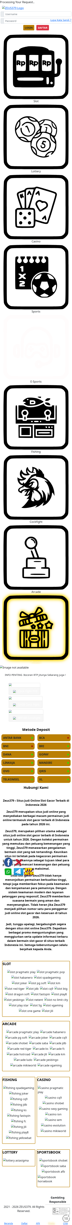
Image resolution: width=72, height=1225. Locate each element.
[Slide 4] (42, 665)
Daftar (42, 27)
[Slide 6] (54, 665)
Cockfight (36, 522)
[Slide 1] (23, 665)
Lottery (36, 171)
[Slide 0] (17, 665)
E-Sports (36, 381)
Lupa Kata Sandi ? (60, 20)
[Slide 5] (48, 665)
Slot (36, 101)
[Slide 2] (29, 665)
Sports (36, 311)
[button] (36, 139)
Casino (36, 241)
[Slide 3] (36, 665)
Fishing (36, 452)
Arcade (36, 592)
